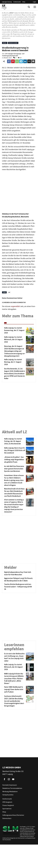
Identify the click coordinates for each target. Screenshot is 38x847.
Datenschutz (6, 818)
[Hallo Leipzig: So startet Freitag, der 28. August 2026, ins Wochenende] (29, 442)
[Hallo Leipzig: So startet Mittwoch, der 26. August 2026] (29, 667)
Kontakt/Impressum (9, 785)
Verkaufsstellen (7, 795)
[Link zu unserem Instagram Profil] (9, 779)
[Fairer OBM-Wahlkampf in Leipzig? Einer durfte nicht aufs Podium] (29, 690)
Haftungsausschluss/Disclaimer (13, 815)
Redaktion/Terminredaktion (12, 788)
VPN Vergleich (7, 802)
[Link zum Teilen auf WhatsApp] (17, 61)
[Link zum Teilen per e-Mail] (29, 61)
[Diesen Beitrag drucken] (33, 61)
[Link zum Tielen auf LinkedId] (25, 61)
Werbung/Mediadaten (10, 791)
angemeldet (15, 306)
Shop (23, 2)
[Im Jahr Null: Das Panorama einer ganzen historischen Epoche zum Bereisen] (29, 469)
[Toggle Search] (29, 7)
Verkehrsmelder (13, 43)
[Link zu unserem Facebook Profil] (4, 779)
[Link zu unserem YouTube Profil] (13, 779)
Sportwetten (6, 809)
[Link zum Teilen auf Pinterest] (13, 61)
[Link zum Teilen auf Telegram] (21, 61)
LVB (9, 292)
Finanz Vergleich (8, 805)
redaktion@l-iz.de (7, 36)
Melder (5, 43)
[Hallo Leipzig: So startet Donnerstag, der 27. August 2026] (29, 331)
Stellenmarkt (17, 2)
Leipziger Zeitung (7, 2)
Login (34, 2)
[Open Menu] (35, 7)
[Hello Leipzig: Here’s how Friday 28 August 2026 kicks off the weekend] (29, 451)
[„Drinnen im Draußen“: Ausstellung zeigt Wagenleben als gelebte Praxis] (29, 460)
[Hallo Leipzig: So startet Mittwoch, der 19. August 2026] (29, 340)
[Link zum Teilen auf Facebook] (9, 61)
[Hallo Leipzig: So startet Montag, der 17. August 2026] (29, 362)
